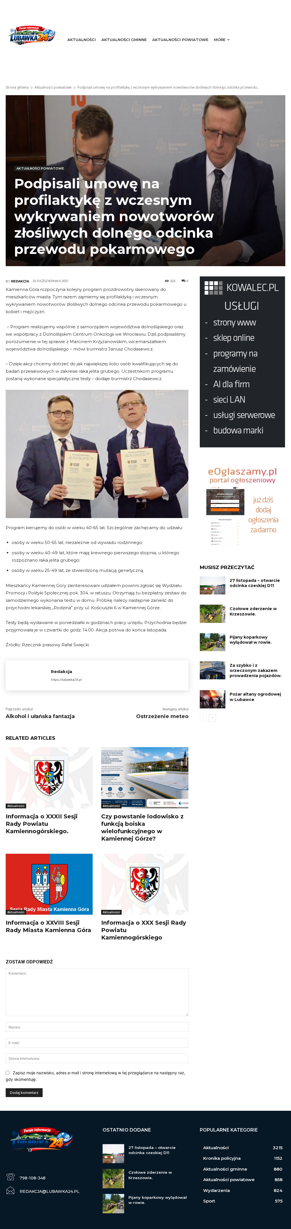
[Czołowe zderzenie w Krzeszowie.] (212, 614)
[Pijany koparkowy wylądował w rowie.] (212, 642)
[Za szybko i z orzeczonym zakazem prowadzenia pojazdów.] (212, 670)
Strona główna (17, 87)
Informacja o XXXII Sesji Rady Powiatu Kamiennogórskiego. (42, 824)
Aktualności (15, 806)
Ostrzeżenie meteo (162, 716)
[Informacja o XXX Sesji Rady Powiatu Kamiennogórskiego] (144, 884)
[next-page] (212, 717)
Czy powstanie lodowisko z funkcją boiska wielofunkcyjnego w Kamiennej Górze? (142, 827)
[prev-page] (203, 717)
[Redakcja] (28, 675)
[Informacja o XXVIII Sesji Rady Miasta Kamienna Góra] (49, 884)
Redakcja (20, 281)
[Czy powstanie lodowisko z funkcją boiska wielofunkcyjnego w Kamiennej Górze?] (144, 777)
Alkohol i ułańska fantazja (40, 716)
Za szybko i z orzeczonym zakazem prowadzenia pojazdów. (256, 670)
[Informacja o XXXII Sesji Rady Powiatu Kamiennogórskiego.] (49, 777)
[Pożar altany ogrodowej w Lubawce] (212, 699)
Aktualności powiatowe (53, 87)
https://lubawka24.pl (66, 680)
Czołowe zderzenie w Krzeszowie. (253, 611)
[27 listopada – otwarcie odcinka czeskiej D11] (212, 585)
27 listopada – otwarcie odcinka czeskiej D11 (255, 583)
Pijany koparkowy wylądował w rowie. (251, 640)
